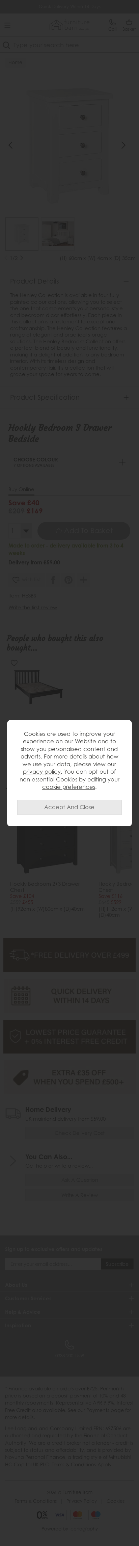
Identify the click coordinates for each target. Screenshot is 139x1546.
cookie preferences (68, 786)
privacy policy (42, 771)
